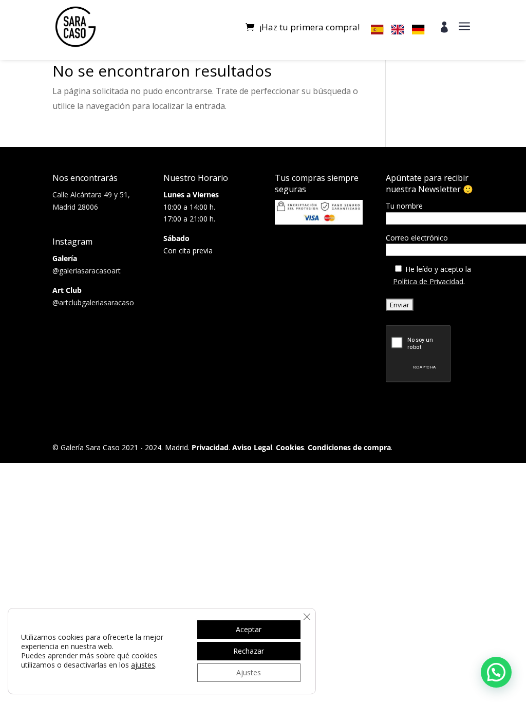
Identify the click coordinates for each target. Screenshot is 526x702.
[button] (496, 672)
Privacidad (210, 447)
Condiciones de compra (349, 447)
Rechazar (248, 651)
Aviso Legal (252, 447)
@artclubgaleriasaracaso (93, 302)
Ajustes (248, 672)
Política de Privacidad (428, 281)
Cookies (290, 447)
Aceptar (248, 629)
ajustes (143, 665)
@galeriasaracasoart (86, 270)
